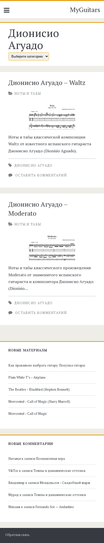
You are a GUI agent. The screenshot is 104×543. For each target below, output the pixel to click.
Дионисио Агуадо (33, 165)
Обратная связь (17, 535)
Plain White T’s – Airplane (27, 377)
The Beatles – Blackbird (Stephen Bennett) (39, 389)
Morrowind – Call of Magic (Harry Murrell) (39, 401)
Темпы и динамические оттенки (59, 470)
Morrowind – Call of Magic (27, 413)
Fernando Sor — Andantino (54, 507)
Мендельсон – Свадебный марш (65, 482)
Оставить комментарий (41, 175)
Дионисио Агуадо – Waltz (46, 82)
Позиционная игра (50, 458)
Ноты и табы (27, 93)
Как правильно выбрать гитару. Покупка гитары (46, 365)
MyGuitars (85, 9)
